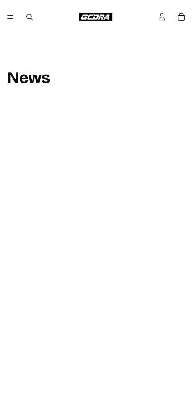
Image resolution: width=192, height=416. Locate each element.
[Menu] (10, 17)
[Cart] (181, 17)
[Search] (29, 17)
